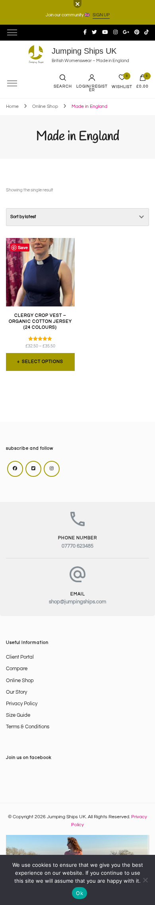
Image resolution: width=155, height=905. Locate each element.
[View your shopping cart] (142, 79)
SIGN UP (101, 15)
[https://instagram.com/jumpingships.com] (52, 469)
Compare (16, 668)
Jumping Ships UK (84, 51)
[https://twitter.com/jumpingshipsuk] (33, 469)
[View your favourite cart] (122, 79)
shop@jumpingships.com (77, 602)
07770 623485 (77, 546)
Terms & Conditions (27, 726)
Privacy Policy (21, 703)
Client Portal (20, 657)
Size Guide (18, 715)
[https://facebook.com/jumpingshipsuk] (15, 469)
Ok (79, 893)
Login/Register (92, 88)
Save (23, 247)
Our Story (16, 692)
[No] (145, 880)
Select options (42, 361)
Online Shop (20, 680)
